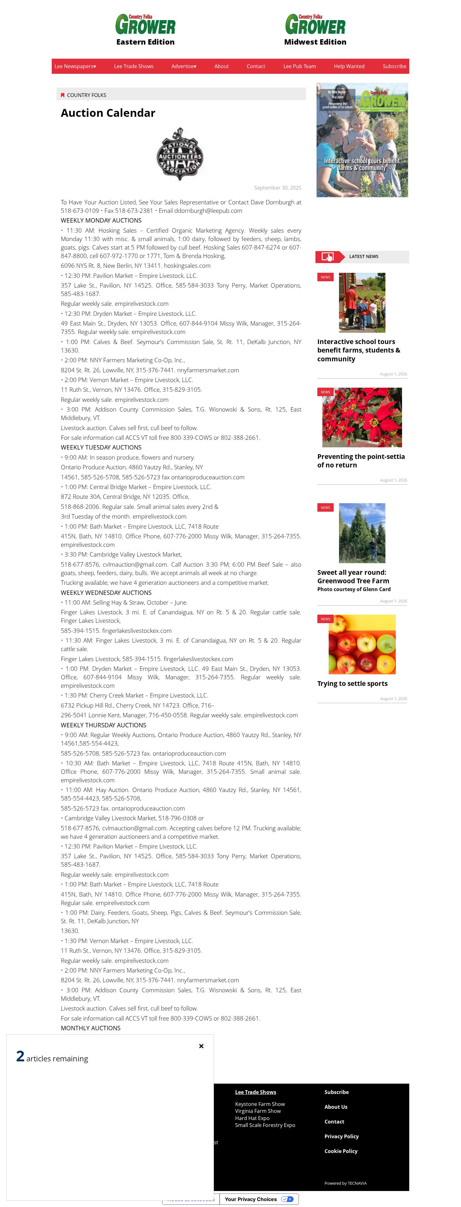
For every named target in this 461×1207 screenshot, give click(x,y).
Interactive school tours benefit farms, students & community (358, 350)
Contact (256, 66)
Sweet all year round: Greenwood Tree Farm (353, 576)
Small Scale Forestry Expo (265, 1125)
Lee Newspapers (74, 66)
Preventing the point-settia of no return (361, 460)
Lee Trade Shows (134, 66)
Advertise (183, 66)
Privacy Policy (342, 1136)
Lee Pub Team (299, 66)
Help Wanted (349, 66)
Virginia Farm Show (258, 1110)
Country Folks (86, 95)
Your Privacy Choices (251, 1199)
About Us (336, 1106)
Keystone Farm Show (260, 1104)
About (222, 66)
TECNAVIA (357, 1183)
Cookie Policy (341, 1151)
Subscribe (394, 66)
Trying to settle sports (352, 683)
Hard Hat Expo (252, 1118)
